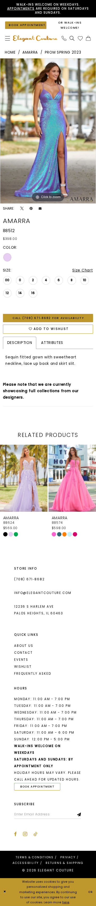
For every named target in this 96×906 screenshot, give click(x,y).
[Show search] (72, 38)
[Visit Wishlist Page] (80, 38)
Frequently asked (32, 673)
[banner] (35, 38)
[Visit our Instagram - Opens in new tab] (25, 834)
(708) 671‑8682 (29, 579)
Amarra (30, 52)
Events (21, 660)
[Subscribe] (79, 814)
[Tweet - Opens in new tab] (21, 208)
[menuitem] (7, 38)
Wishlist (23, 666)
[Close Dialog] (5, 892)
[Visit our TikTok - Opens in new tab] (35, 834)
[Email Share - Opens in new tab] (40, 208)
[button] (7, 38)
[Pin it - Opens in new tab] (31, 208)
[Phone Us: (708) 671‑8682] (64, 38)
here (65, 902)
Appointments (21, 8)
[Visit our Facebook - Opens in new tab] (15, 834)
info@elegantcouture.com (42, 593)
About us (23, 646)
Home (10, 52)
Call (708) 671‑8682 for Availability (48, 318)
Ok (90, 892)
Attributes (52, 342)
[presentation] (23, 478)
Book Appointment (37, 786)
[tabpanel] (48, 130)
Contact (23, 653)
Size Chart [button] (82, 270)
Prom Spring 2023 (63, 52)
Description (19, 342)
